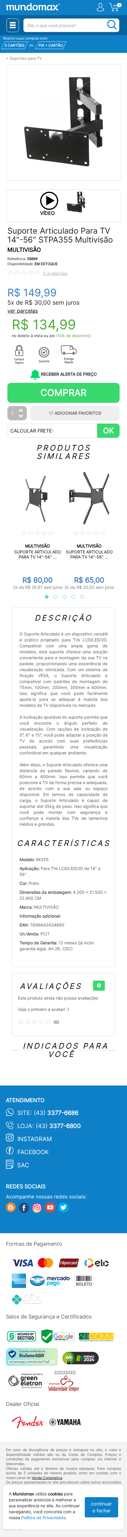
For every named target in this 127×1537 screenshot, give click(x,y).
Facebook (33, 1152)
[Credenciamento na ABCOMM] (98, 1338)
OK (108, 430)
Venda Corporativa (47, 1477)
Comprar (63, 392)
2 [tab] (53, 597)
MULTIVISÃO (24, 249)
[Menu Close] (12, 25)
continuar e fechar (101, 1507)
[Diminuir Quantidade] (21, 416)
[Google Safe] (60, 1338)
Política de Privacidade (43, 1517)
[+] (99, 986)
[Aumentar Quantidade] (21, 410)
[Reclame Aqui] (33, 1359)
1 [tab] (44, 597)
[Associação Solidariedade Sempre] (65, 1382)
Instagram (34, 1139)
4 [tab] (70, 597)
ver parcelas (22, 311)
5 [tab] (79, 597)
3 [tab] (61, 597)
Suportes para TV (26, 58)
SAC (23, 1165)
